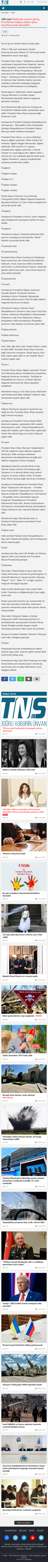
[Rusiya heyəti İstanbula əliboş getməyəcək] (24, 1329)
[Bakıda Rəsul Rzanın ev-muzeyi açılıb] (24, 960)
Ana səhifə (4, 12)
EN (46, 2)
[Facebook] (24, 2)
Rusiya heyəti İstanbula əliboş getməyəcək (22, 1345)
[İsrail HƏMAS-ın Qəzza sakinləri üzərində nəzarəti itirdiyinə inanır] (24, 1408)
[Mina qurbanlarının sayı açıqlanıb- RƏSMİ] (24, 999)
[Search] (20, 2)
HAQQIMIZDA (10, 1531)
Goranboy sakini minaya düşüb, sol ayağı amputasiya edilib (22, 1137)
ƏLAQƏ (40, 1531)
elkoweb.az (28, 1559)
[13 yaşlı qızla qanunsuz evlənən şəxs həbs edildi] (24, 918)
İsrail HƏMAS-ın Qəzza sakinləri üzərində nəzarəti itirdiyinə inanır (22, 1425)
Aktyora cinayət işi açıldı (14, 853)
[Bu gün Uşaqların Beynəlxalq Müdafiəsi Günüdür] (24, 877)
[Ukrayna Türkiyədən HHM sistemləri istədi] (24, 1368)
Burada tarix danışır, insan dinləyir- (19, 1096)
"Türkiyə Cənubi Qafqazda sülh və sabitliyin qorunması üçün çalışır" (23, 1263)
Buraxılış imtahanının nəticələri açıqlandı (22, 1510)
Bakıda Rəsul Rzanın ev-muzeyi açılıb (20, 976)
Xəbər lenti (9, 693)
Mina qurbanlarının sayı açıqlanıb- (22, 1016)
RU (42, 2)
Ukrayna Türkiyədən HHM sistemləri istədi (22, 1384)
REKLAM (23, 1531)
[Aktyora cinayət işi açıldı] (24, 837)
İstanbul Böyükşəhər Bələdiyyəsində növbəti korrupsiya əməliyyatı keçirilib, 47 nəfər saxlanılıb (23, 1181)
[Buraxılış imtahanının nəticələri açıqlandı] (24, 1493)
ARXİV (32, 1531)
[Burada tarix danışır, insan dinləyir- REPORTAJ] (24, 1079)
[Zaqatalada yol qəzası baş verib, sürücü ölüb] (24, 1206)
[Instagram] (28, 2)
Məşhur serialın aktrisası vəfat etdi (19, 769)
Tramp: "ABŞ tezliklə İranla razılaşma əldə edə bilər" (22, 1304)
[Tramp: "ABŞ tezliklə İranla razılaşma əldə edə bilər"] (24, 1287)
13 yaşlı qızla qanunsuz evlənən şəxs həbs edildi (22, 935)
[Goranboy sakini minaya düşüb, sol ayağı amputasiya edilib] (24, 1120)
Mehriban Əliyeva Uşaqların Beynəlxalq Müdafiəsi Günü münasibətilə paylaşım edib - (24, 812)
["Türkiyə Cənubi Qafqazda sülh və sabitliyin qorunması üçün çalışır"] (24, 1245)
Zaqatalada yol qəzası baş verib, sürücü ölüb (23, 1222)
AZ (39, 2)
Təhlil (13, 12)
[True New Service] (5, 3)
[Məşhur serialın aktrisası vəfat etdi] (24, 753)
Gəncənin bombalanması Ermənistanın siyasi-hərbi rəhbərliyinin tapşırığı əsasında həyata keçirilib (24, 1468)
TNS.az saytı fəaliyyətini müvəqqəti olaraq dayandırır (22, 729)
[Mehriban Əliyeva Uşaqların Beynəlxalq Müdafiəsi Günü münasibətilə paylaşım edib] (24, 793)
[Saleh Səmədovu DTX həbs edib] (24, 1039)
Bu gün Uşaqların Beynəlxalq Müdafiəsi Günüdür (21, 894)
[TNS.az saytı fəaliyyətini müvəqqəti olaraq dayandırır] (24, 712)
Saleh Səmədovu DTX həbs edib (17, 1055)
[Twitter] (32, 2)
